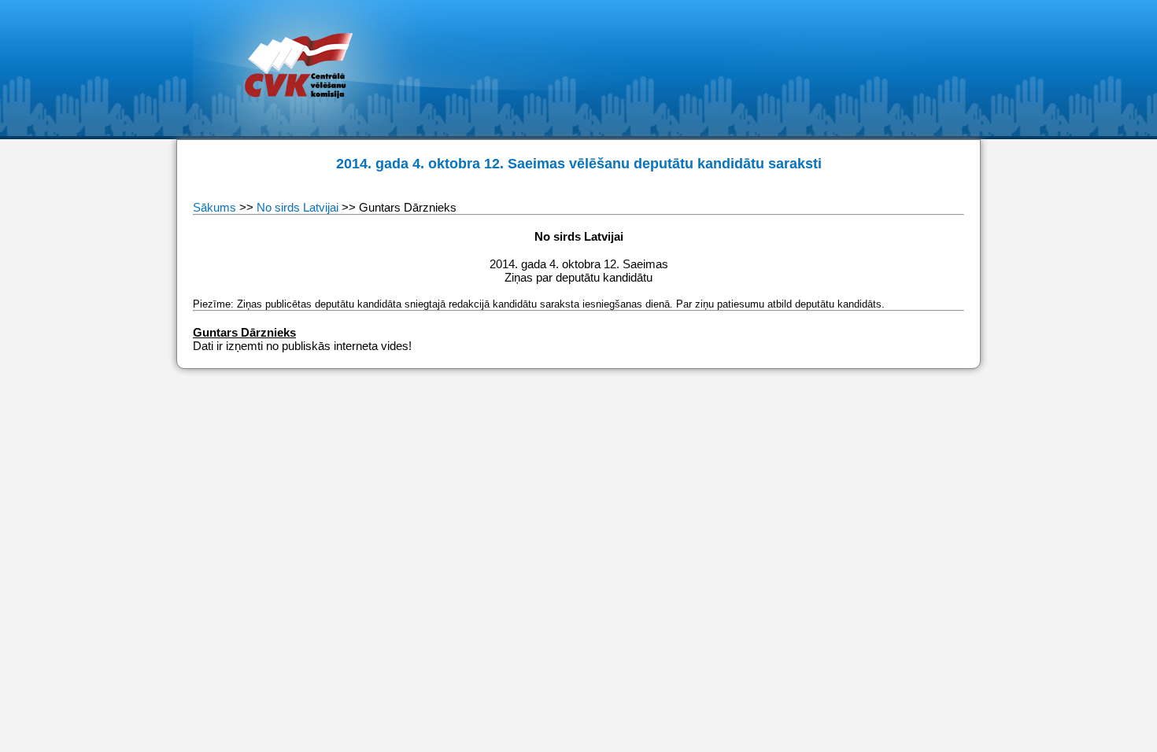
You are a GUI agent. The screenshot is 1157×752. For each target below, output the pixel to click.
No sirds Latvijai (297, 207)
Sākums (216, 207)
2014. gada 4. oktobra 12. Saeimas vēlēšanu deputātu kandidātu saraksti (579, 163)
